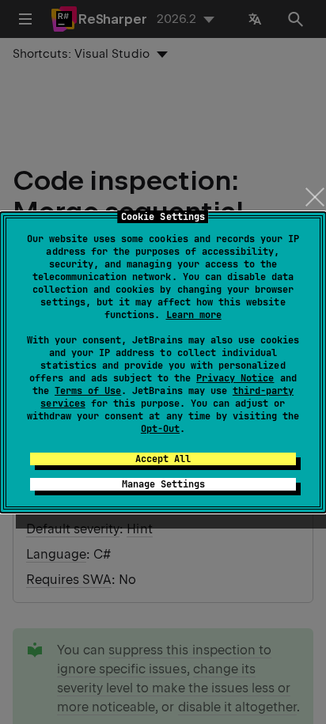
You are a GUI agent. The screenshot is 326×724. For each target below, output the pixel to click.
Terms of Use (88, 391)
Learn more (194, 315)
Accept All (163, 459)
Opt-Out (160, 429)
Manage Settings (163, 484)
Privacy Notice (235, 378)
